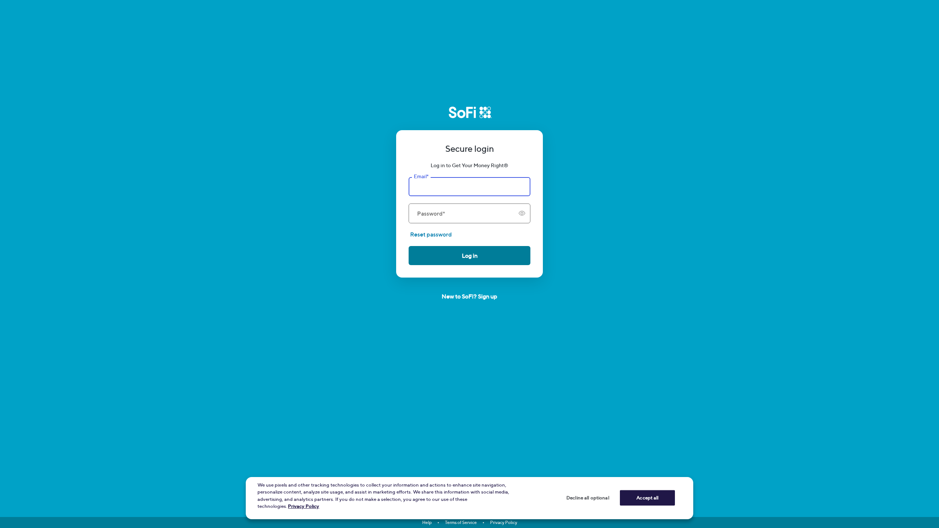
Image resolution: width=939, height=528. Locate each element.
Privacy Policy (503, 522)
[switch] (522, 213)
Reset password (431, 234)
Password (431, 213)
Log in (470, 255)
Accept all (647, 497)
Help (427, 522)
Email (421, 176)
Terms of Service (461, 522)
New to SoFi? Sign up (469, 296)
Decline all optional (587, 497)
